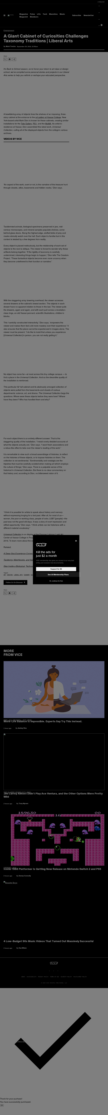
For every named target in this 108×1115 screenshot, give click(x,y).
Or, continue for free (56, 581)
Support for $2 (56, 569)
